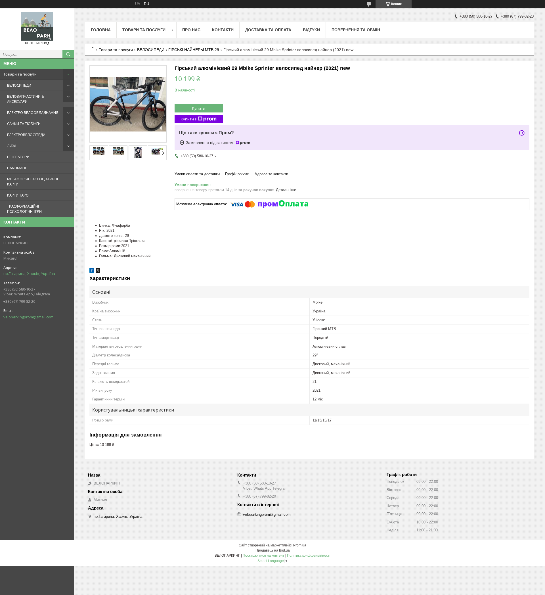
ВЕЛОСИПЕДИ (19, 85)
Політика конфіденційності (308, 556)
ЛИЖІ (11, 145)
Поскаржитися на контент (263, 556)
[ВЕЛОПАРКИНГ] (37, 26)
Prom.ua (299, 545)
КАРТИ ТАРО (18, 195)
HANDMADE (17, 167)
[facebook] (91, 271)
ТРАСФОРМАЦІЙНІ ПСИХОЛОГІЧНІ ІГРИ (24, 209)
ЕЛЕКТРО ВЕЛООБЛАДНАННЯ (32, 112)
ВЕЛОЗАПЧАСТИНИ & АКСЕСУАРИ (25, 99)
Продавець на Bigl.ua (272, 550)
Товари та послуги (20, 74)
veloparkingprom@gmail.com (28, 317)
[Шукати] (68, 54)
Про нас (191, 30)
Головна (101, 30)
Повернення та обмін (356, 30)
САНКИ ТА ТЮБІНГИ (24, 123)
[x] (98, 271)
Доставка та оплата (268, 30)
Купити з (189, 119)
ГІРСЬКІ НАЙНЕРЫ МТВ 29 (193, 49)
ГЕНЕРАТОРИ (18, 156)
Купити (198, 108)
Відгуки (311, 30)
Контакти (223, 30)
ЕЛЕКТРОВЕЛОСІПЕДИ (26, 134)
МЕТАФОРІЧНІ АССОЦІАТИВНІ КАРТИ (32, 181)
